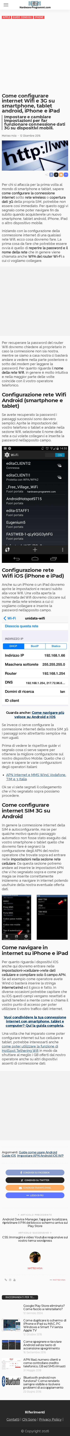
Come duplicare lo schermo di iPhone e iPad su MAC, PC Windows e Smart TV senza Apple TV (44, 1325)
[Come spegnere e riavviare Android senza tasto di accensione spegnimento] (11, 1345)
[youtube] (14, 1280)
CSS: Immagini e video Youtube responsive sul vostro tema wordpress (35, 1239)
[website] (6, 1280)
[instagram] (10, 1280)
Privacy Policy (50, 1419)
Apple (6, 17)
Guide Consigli (22, 17)
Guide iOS (9, 1155)
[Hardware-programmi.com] (35, 4)
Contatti (13, 1419)
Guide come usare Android (38, 1152)
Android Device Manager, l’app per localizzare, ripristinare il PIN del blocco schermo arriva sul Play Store (35, 1223)
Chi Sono (29, 1419)
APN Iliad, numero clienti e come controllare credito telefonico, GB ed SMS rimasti (44, 1363)
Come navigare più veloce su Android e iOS (39, 715)
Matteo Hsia (9, 136)
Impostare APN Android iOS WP (40, 1155)
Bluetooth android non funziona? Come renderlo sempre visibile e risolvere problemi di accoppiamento (43, 1382)
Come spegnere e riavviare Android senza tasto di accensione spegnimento (42, 1345)
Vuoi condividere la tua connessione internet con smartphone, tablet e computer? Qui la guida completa (35, 1021)
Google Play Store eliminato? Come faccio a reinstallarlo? (44, 1307)
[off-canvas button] (6, 5)
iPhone (39, 17)
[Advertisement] (35, 56)
